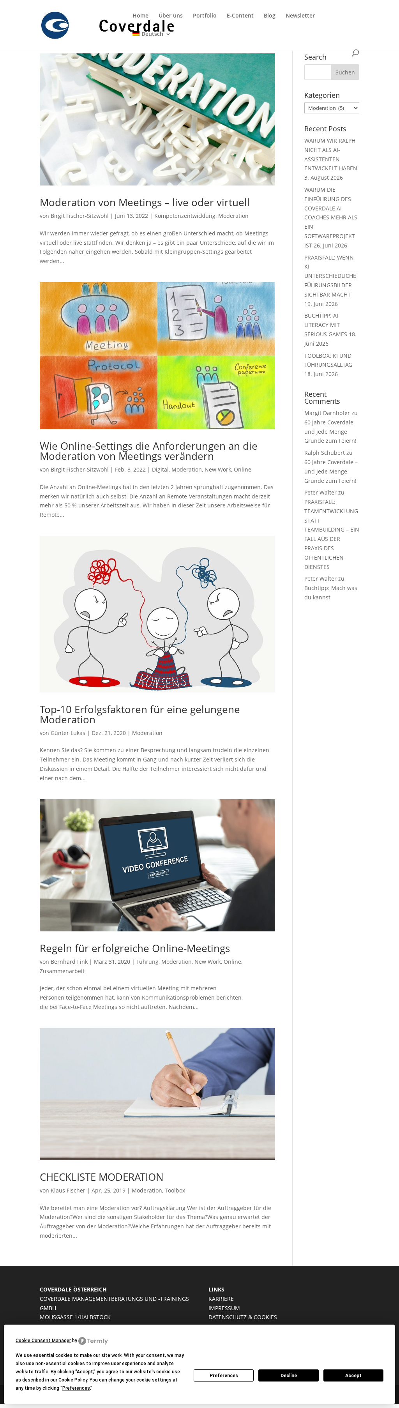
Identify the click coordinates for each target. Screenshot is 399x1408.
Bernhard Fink (69, 961)
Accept (353, 1375)
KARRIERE (221, 1298)
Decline (289, 1375)
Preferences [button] (76, 1388)
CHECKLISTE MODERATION (102, 1177)
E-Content (240, 16)
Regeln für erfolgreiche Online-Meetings (135, 948)
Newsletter (300, 16)
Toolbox (175, 1190)
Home (140, 16)
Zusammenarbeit (62, 971)
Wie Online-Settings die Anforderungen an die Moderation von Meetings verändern (149, 451)
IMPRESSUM (224, 1308)
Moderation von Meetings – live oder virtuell (145, 202)
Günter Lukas (68, 733)
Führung (147, 961)
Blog (269, 16)
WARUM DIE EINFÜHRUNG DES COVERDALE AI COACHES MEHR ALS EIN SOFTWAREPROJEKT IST (330, 217)
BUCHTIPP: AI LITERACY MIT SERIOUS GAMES (325, 325)
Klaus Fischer (68, 1190)
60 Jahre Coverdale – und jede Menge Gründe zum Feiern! (331, 432)
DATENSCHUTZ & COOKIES (242, 1317)
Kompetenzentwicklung (184, 215)
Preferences (224, 1375)
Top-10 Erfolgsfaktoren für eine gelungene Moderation (140, 714)
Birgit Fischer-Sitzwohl (80, 215)
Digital (160, 469)
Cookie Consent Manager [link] (43, 1340)
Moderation (233, 215)
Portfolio (205, 16)
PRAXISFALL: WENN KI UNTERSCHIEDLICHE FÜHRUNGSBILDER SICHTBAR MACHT (330, 276)
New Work (218, 469)
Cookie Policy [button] (72, 1380)
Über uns (171, 16)
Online (242, 469)
